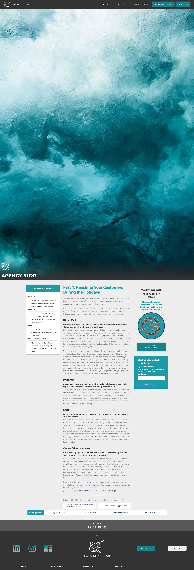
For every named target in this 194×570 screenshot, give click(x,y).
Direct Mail (32, 296)
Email (30, 325)
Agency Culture (59, 512)
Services (121, 4)
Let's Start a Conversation (151, 347)
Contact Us (183, 4)
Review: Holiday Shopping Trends (116, 506)
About (135, 4)
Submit (147, 384)
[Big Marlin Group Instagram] (32, 548)
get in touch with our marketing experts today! (97, 490)
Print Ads (31, 309)
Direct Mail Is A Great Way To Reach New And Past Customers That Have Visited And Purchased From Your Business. (44, 303)
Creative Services (89, 512)
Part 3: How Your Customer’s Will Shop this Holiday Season (79, 506)
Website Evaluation (163, 4)
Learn (146, 4)
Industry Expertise (120, 512)
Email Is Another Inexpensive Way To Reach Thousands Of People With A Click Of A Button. (44, 332)
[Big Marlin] (97, 548)
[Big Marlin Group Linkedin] (16, 548)
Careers (177, 548)
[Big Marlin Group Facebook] (48, 548)
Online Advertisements (37, 339)
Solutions (107, 4)
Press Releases (151, 512)
